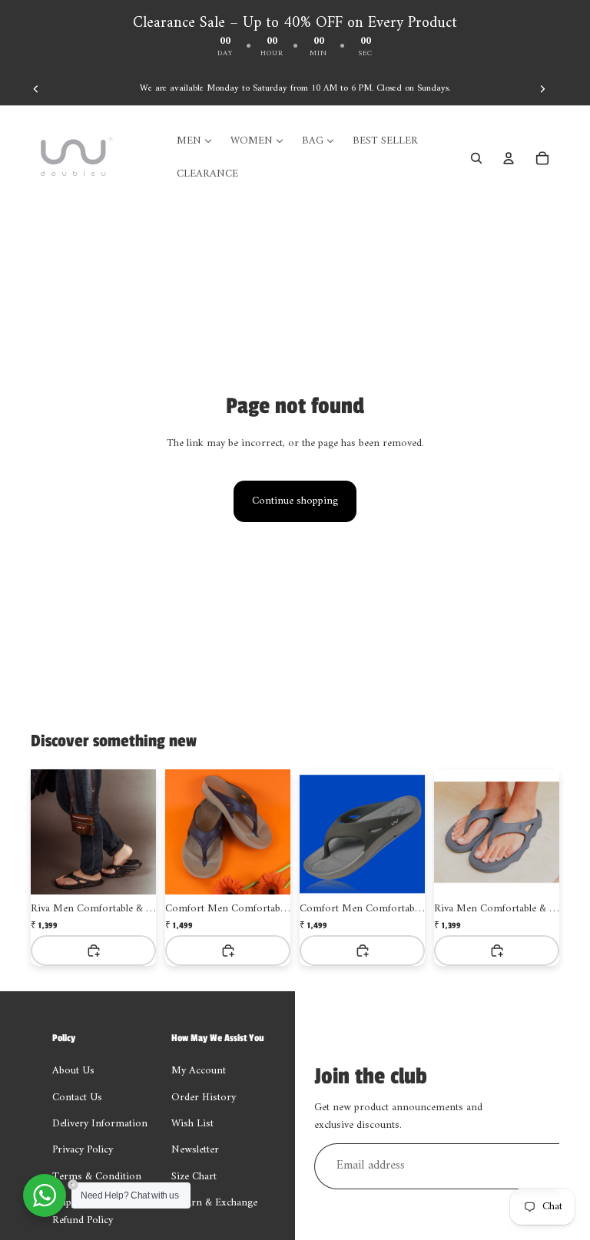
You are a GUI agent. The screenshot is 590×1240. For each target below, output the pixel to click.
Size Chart (194, 1176)
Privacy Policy (82, 1150)
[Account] (508, 158)
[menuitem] (194, 141)
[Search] (476, 158)
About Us (73, 1070)
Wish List (192, 1123)
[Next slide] (542, 89)
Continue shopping (295, 501)
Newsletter (195, 1150)
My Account (198, 1070)
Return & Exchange (214, 1202)
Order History (203, 1097)
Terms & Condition (96, 1176)
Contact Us (77, 1097)
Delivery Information (100, 1123)
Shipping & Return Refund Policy (93, 1211)
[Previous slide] (36, 89)
